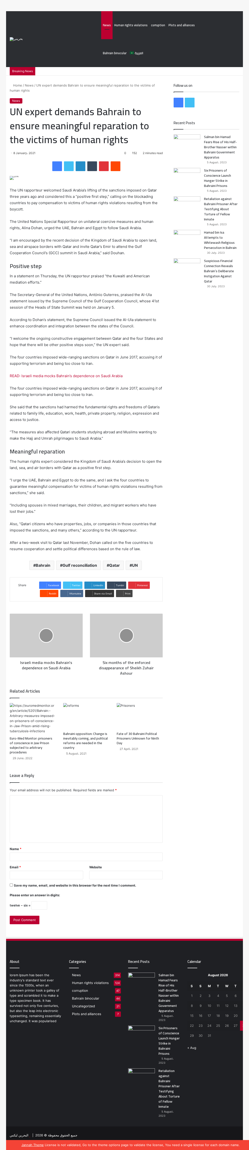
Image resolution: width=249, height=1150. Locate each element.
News (107, 25)
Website (95, 867)
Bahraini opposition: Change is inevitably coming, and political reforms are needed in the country (85, 741)
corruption (158, 25)
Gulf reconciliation (79, 565)
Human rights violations (131, 25)
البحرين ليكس (19, 1135)
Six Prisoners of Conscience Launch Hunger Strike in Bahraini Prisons (217, 178)
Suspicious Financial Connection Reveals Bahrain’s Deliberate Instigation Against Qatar (219, 271)
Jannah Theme (32, 1145)
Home (17, 85)
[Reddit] (115, 166)
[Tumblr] (92, 166)
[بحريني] (16, 39)
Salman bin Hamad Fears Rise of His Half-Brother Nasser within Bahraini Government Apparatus (220, 147)
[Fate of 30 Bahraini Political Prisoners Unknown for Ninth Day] (140, 716)
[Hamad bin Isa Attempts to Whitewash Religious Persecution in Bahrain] (187, 239)
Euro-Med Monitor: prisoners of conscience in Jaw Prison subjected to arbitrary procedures (31, 745)
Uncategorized (83, 1006)
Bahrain (43, 565)
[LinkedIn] (80, 166)
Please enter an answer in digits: (35, 895)
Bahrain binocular (114, 53)
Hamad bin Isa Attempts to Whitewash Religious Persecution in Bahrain (220, 240)
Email (15, 867)
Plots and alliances (182, 25)
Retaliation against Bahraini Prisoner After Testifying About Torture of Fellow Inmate (221, 209)
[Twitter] (69, 166)
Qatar (114, 565)
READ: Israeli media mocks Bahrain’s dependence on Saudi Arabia (66, 376)
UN (135, 565)
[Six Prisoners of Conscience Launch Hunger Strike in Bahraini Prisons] (187, 177)
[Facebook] (57, 166)
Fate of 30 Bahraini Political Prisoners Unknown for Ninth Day (138, 738)
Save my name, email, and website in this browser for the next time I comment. (75, 885)
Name (15, 849)
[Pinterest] (104, 166)
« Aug (191, 1048)
